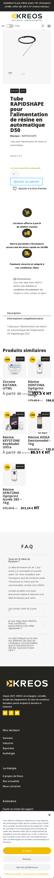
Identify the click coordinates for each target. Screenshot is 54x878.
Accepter (27, 850)
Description (14, 313)
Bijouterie (8, 748)
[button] (49, 814)
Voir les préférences (27, 867)
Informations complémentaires (25, 318)
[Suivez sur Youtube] (17, 713)
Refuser (27, 858)
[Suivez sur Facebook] (11, 713)
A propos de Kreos (13, 776)
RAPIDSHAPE (29, 136)
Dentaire (8, 738)
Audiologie (9, 753)
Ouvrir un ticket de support (18, 809)
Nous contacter (12, 786)
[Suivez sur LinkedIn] (5, 713)
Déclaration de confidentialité (35, 874)
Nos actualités (11, 781)
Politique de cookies (13, 874)
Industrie (8, 743)
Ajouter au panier (26, 181)
